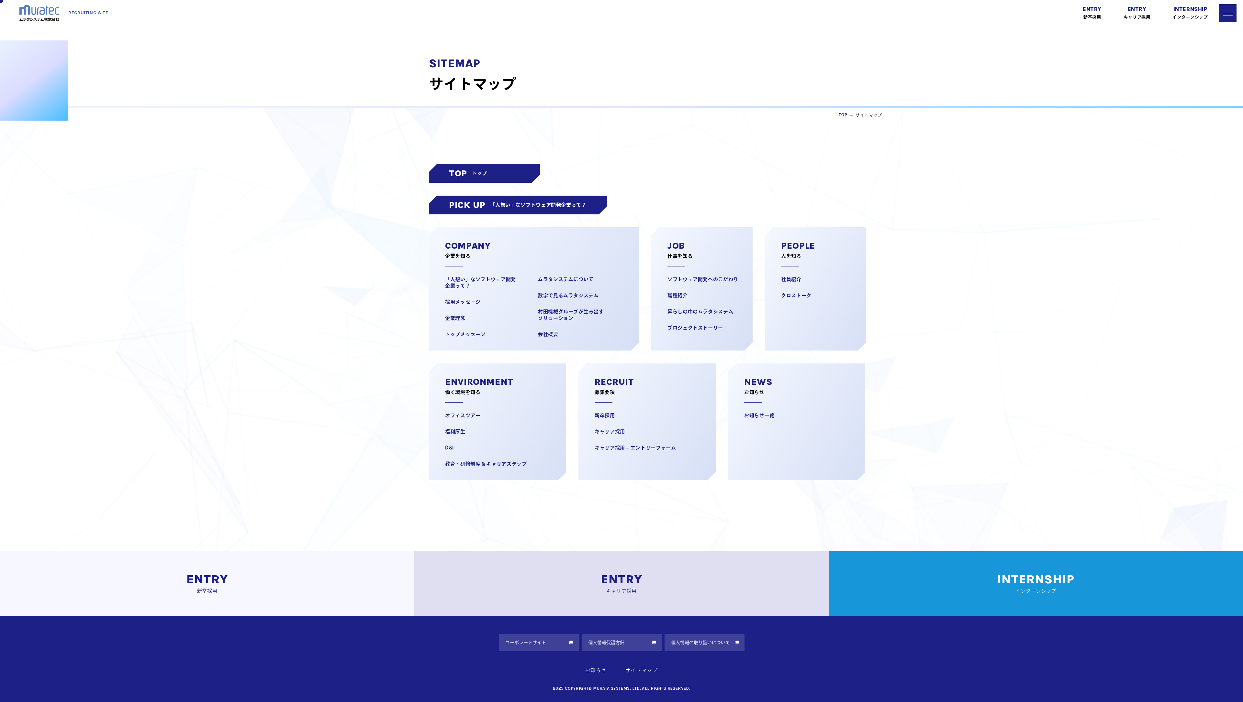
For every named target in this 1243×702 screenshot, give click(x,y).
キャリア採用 (610, 431)
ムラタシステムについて (566, 279)
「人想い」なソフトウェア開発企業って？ (480, 282)
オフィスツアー (462, 415)
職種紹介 (677, 295)
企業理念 (455, 318)
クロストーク (796, 295)
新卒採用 (605, 415)
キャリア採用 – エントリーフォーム (635, 447)
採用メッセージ (462, 301)
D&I (449, 447)
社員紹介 (791, 279)
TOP (843, 115)
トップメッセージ (465, 334)
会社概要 (548, 334)
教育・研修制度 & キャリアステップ (486, 463)
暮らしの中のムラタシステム (700, 311)
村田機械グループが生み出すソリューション (571, 314)
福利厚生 (455, 431)
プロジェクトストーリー (695, 327)
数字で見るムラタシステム (568, 295)
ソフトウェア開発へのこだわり (702, 279)
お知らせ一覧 (759, 415)
